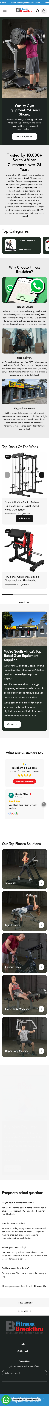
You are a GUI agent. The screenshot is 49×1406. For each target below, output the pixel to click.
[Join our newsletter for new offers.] (43, 1373)
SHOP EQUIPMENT (24, 136)
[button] (5, 11)
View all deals (24, 602)
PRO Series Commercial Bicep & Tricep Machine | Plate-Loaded (22, 578)
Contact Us (12, 724)
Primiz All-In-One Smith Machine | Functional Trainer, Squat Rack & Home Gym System (22, 506)
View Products (25, 249)
